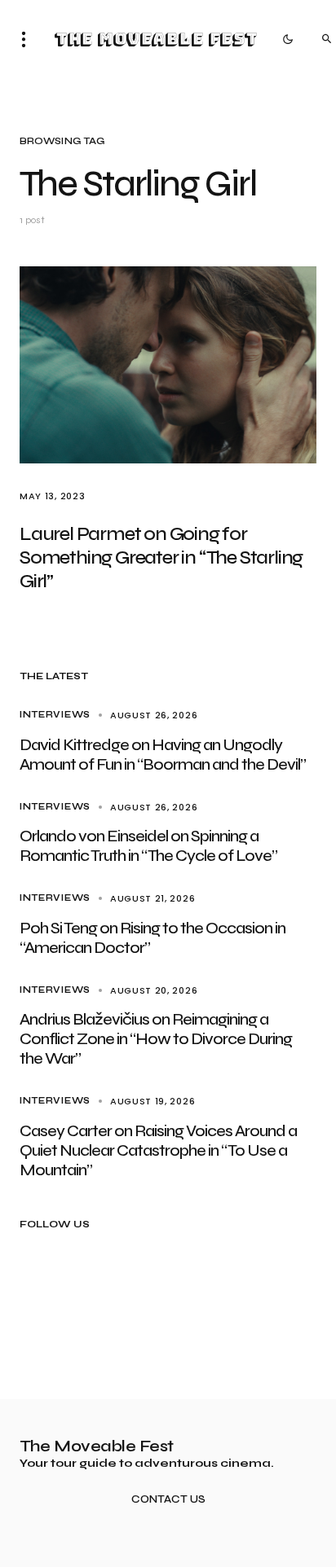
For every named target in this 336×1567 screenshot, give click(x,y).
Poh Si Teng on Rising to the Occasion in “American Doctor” (152, 938)
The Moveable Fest (155, 39)
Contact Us (168, 1500)
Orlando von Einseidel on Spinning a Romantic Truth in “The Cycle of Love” (148, 846)
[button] (28, 39)
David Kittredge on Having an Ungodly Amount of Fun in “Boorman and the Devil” (163, 755)
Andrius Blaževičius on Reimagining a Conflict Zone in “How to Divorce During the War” (156, 1039)
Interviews (55, 714)
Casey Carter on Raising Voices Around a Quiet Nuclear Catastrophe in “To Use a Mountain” (158, 1150)
